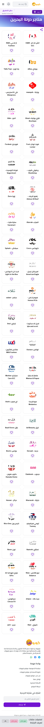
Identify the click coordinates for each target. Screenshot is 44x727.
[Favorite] (32, 50)
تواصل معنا (36, 679)
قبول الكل (23, 721)
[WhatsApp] (31, 657)
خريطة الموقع (35, 686)
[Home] (22, 642)
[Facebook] (35, 657)
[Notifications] (8, 4)
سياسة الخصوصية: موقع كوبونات (29, 668)
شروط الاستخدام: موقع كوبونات (30, 672)
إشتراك (21, 704)
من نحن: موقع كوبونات (32, 675)
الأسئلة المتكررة (35, 682)
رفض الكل (14, 721)
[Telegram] (39, 657)
